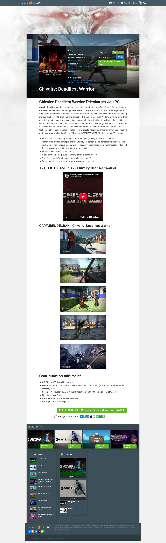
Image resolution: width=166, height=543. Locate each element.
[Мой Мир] (87, 416)
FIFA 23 (40, 465)
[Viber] (100, 416)
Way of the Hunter (43, 493)
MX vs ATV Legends (44, 486)
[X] (91, 416)
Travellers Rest (42, 472)
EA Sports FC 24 (43, 458)
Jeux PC (116, 3)
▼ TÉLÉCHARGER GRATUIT (109, 63)
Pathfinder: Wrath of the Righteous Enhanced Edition (45, 481)
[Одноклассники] (84, 416)
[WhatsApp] (103, 416)
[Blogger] (94, 416)
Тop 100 (127, 3)
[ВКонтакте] (81, 416)
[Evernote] (97, 416)
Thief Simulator (43, 500)
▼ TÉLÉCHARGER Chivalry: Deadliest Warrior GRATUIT (92, 410)
